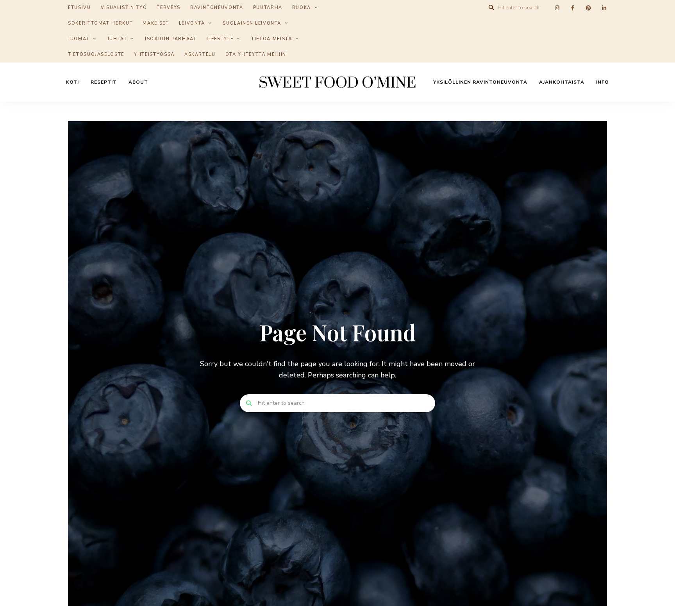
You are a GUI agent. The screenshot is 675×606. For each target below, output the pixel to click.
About (138, 82)
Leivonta (192, 23)
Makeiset (156, 23)
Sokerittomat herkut (100, 23)
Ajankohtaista (561, 82)
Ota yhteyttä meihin (255, 54)
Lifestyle (220, 39)
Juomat (78, 39)
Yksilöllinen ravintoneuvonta (480, 82)
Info (602, 82)
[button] (658, 11)
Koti (72, 82)
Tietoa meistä (271, 39)
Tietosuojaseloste (96, 54)
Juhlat (117, 39)
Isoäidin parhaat (170, 39)
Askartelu (200, 54)
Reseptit (104, 82)
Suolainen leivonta (252, 23)
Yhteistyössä (154, 54)
